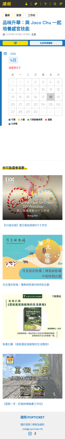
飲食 (18, 15)
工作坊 (31, 15)
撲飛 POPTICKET (32, 417)
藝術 (7, 15)
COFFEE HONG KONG (18, 34)
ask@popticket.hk (33, 429)
